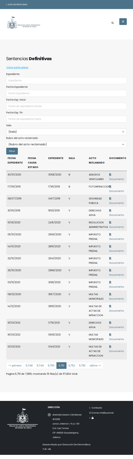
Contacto (97, 407)
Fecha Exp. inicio (16, 99)
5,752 (72, 365)
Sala (8, 125)
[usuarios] (93, 417)
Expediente (13, 74)
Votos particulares (17, 67)
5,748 (29, 365)
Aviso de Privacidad (17, 4)
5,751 (61, 365)
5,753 (82, 365)
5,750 (51, 365)
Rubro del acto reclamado (22, 138)
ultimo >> (95, 365)
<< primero (14, 365)
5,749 (40, 365)
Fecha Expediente (17, 87)
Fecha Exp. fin (14, 112)
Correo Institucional (103, 412)
